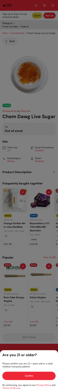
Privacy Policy (43, 385)
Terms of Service (11, 388)
